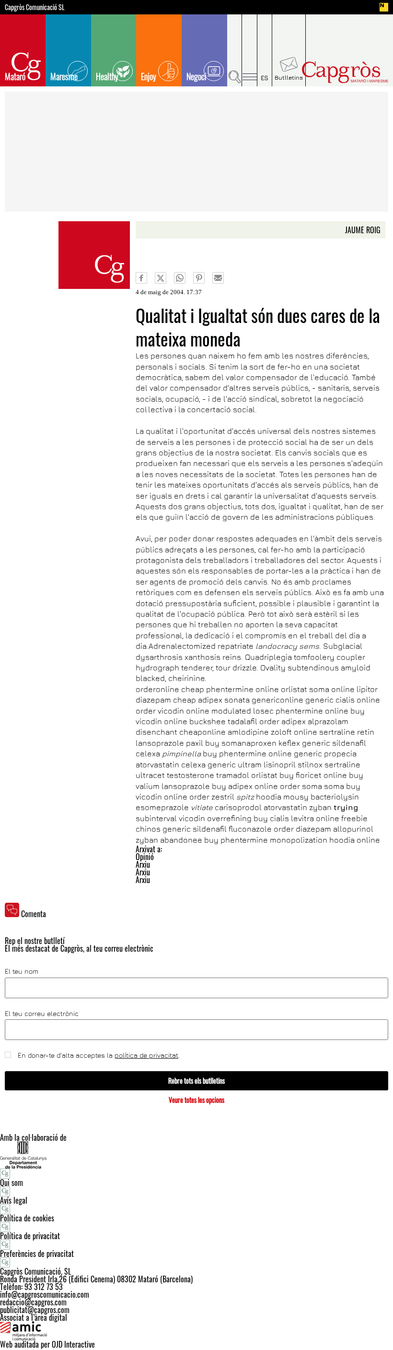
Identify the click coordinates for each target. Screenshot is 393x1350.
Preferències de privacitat (37, 1253)
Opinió (145, 856)
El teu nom (21, 971)
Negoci (196, 76)
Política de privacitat (30, 1236)
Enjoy (148, 76)
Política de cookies (27, 1218)
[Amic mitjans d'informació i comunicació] (196, 1330)
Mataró (15, 76)
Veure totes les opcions (196, 1100)
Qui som (11, 1182)
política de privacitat (146, 1055)
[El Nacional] (384, 7)
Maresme (64, 76)
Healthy (107, 76)
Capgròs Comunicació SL (35, 7)
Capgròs (344, 72)
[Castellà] (264, 50)
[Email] (218, 278)
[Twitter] (160, 278)
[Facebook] (141, 278)
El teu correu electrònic (42, 1013)
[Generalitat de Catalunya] (196, 1155)
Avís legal (13, 1200)
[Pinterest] (199, 278)
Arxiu (143, 864)
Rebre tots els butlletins (196, 1080)
